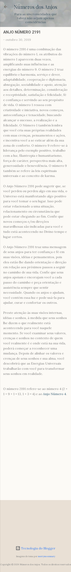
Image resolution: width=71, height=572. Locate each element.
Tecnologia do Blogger (37, 548)
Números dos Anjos (35, 6)
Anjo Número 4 (54, 394)
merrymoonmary (46, 556)
